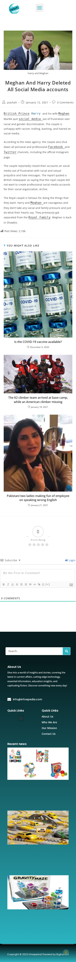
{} (43, 584)
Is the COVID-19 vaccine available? (38, 342)
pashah (12, 102)
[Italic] (8, 584)
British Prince (17, 113)
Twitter (10, 152)
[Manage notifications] (66, 952)
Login (71, 560)
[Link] (39, 584)
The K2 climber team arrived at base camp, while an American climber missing (38, 400)
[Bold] (3, 584)
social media (31, 119)
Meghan (63, 113)
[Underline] (12, 584)
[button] (39, 8)
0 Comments (65, 102)
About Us (47, 716)
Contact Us (49, 733)
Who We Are (49, 722)
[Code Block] (34, 584)
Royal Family (39, 217)
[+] (48, 584)
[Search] (66, 651)
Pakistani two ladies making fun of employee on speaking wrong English (38, 498)
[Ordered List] (21, 584)
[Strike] (17, 584)
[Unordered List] (25, 584)
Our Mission (49, 728)
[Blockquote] (30, 584)
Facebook (56, 147)
